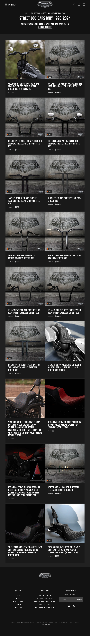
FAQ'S (19, 604)
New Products (18, 601)
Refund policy (53, 622)
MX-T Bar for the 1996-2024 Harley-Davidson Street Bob (64, 257)
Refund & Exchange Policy (45, 601)
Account (18, 607)
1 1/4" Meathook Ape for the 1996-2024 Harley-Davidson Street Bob (24, 311)
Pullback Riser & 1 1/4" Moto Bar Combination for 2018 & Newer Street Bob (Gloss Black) (23, 86)
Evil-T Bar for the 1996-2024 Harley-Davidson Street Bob (21, 257)
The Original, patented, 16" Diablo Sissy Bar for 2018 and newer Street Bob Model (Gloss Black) (64, 550)
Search (19, 598)
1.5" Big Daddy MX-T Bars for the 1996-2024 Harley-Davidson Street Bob (64, 144)
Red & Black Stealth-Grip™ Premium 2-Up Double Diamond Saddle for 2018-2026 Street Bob (64, 425)
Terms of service (74, 622)
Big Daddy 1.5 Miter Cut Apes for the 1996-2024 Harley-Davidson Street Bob (25, 144)
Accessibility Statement (45, 607)
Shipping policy (46, 624)
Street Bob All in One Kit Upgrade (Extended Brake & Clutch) (63, 488)
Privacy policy (63, 622)
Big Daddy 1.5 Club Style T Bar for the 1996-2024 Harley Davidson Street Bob (24, 367)
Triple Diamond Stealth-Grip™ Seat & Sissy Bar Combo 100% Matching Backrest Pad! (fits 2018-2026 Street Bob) (25, 551)
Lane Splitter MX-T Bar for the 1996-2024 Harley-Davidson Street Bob (24, 201)
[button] (10, 4)
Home (26, 13)
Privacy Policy (45, 595)
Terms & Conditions (45, 598)
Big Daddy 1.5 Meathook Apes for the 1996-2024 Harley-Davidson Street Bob (65, 86)
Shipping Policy (45, 604)
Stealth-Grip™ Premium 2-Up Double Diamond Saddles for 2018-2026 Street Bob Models (64, 367)
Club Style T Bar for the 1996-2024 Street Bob (64, 199)
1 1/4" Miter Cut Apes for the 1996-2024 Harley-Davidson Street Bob (65, 311)
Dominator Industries (28, 622)
